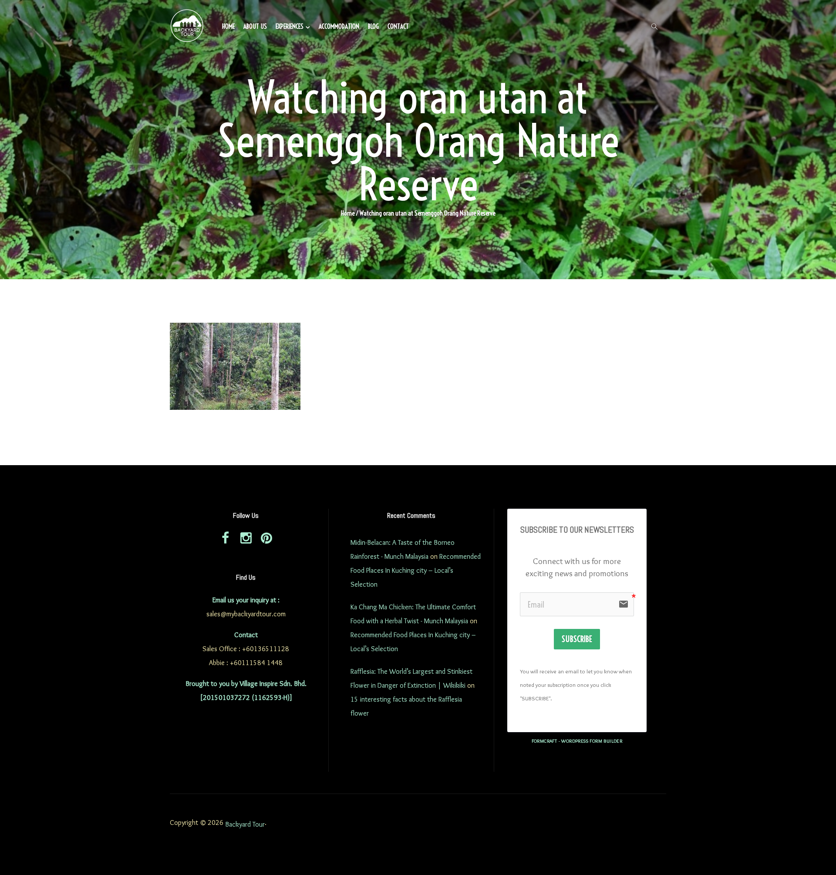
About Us (255, 26)
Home (228, 26)
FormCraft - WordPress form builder (577, 741)
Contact (398, 26)
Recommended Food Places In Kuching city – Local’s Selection (416, 570)
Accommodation (339, 26)
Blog (373, 26)
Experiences (289, 26)
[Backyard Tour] (187, 27)
